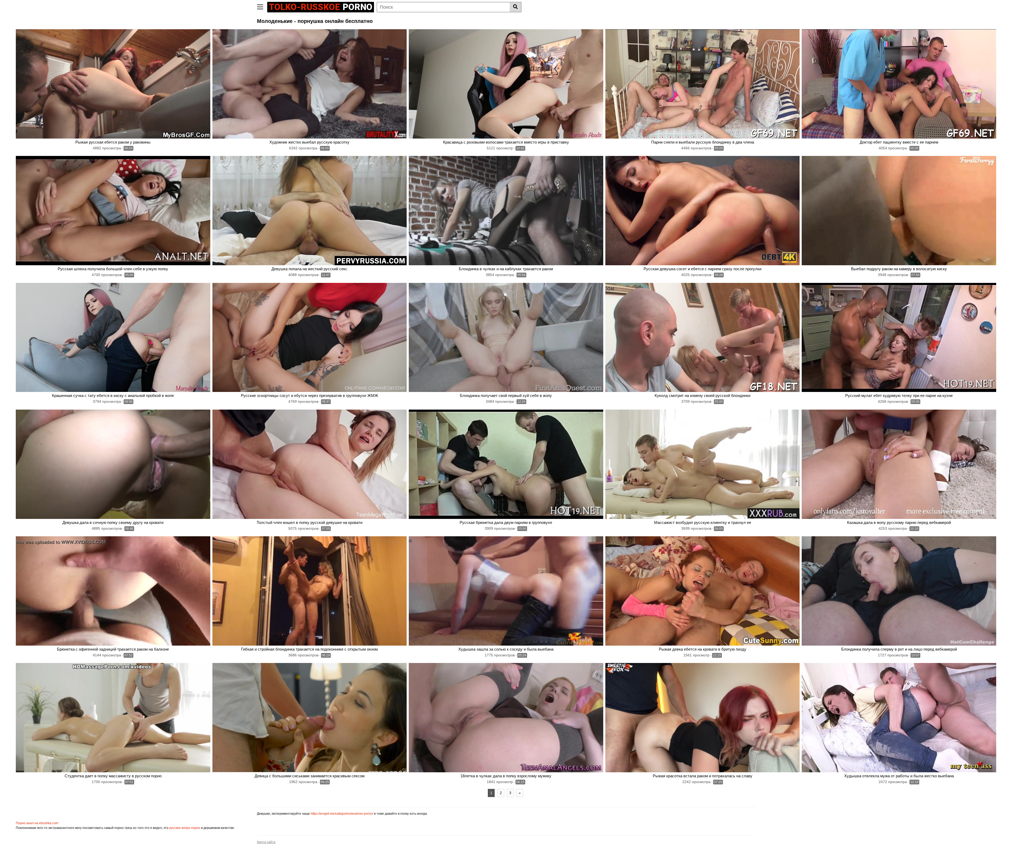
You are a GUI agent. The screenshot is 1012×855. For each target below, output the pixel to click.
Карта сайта (266, 842)
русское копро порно (184, 828)
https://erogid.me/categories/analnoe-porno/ (342, 813)
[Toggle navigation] (262, 6)
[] (516, 7)
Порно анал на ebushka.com (37, 823)
